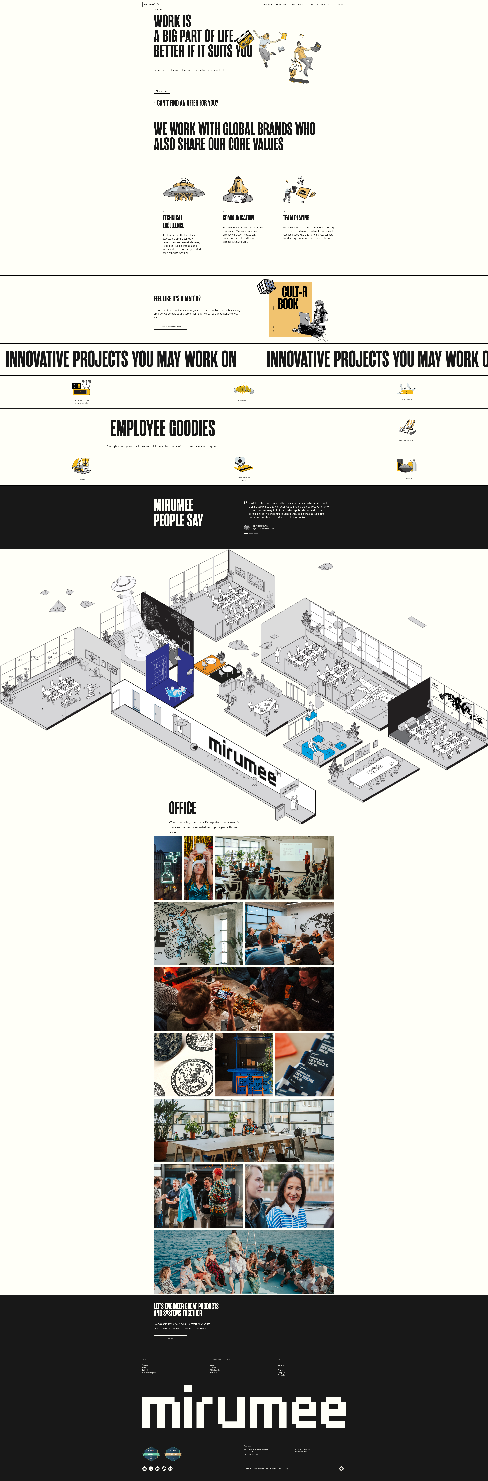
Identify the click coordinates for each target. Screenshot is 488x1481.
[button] (267, 4)
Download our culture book (170, 326)
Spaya (280, 1370)
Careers (145, 1365)
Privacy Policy (283, 1469)
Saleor (212, 1365)
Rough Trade (282, 1375)
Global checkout (216, 1370)
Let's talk (338, 4)
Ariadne (213, 1367)
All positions (162, 91)
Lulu (279, 1367)
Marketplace (214, 1373)
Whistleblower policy (149, 1373)
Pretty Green (282, 1373)
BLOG (310, 4)
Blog (144, 1367)
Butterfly (281, 1365)
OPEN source (323, 4)
